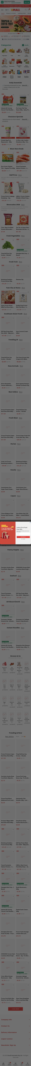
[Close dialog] (30, 522)
